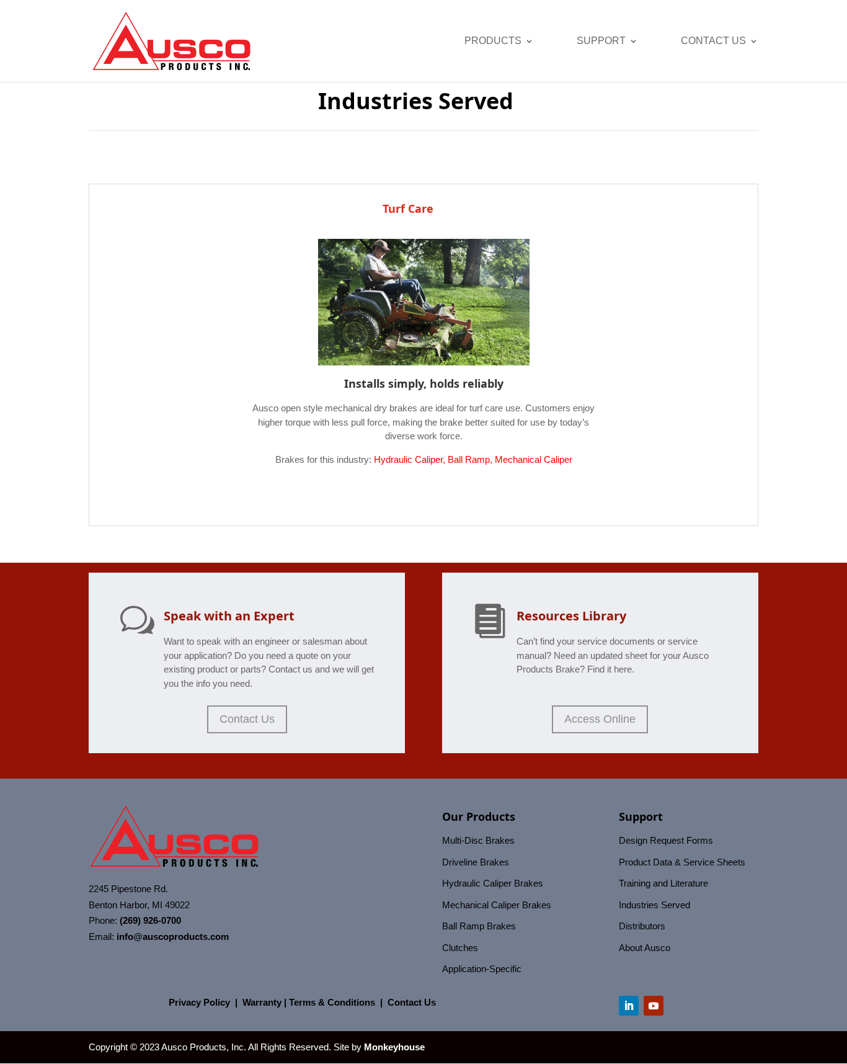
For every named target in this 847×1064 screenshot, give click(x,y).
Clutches (460, 947)
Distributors (642, 926)
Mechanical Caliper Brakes (496, 905)
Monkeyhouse (394, 1047)
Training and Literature (663, 883)
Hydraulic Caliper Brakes (492, 883)
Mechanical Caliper (533, 459)
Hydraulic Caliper (408, 459)
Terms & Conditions (332, 1002)
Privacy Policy (199, 1002)
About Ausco (644, 947)
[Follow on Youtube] (653, 1006)
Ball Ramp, (471, 459)
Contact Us (713, 41)
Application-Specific (481, 968)
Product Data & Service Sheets (682, 862)
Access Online (600, 719)
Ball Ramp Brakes (479, 926)
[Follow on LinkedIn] (629, 1006)
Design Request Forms (666, 840)
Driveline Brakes (475, 862)
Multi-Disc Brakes (478, 840)
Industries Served (654, 905)
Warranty (262, 1002)
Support (601, 41)
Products (492, 41)
